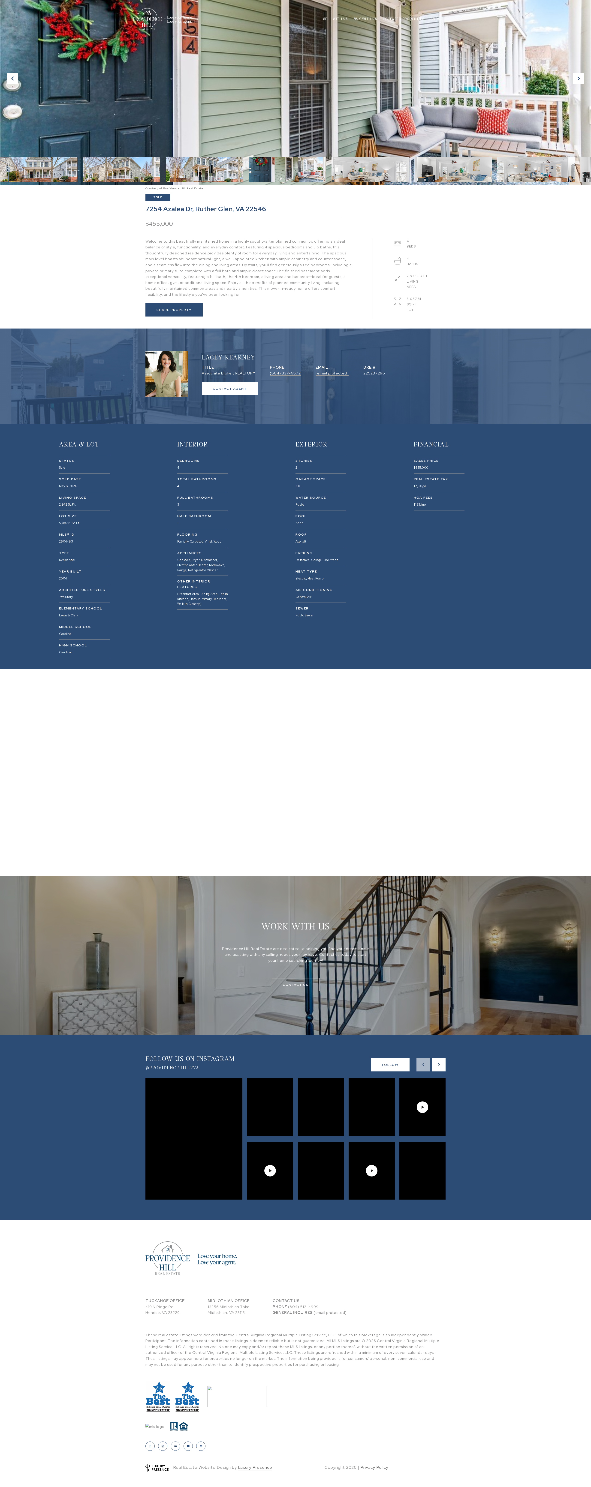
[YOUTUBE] (188, 1446)
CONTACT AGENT (230, 388)
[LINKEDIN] (175, 1446)
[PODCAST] (200, 1446)
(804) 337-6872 (285, 373)
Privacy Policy (374, 1467)
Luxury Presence (255, 1467)
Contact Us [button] (295, 985)
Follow (390, 1065)
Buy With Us (365, 19)
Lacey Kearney (228, 357)
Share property (174, 310)
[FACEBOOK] (150, 1446)
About (437, 19)
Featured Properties (404, 19)
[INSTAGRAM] (162, 1446)
